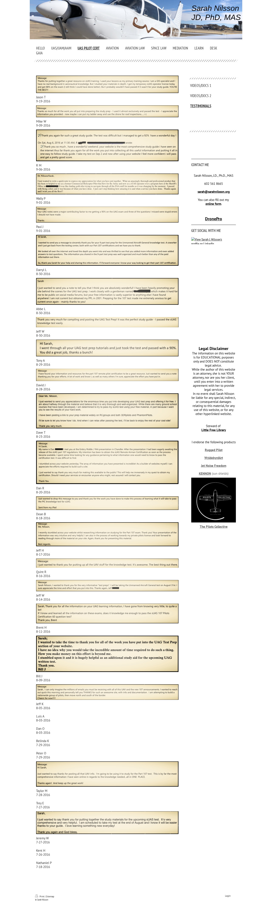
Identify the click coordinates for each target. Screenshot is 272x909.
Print (42, 896)
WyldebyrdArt (213, 458)
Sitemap (50, 896)
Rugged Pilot (213, 450)
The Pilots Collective (214, 527)
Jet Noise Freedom (213, 466)
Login (228, 895)
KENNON (205, 473)
